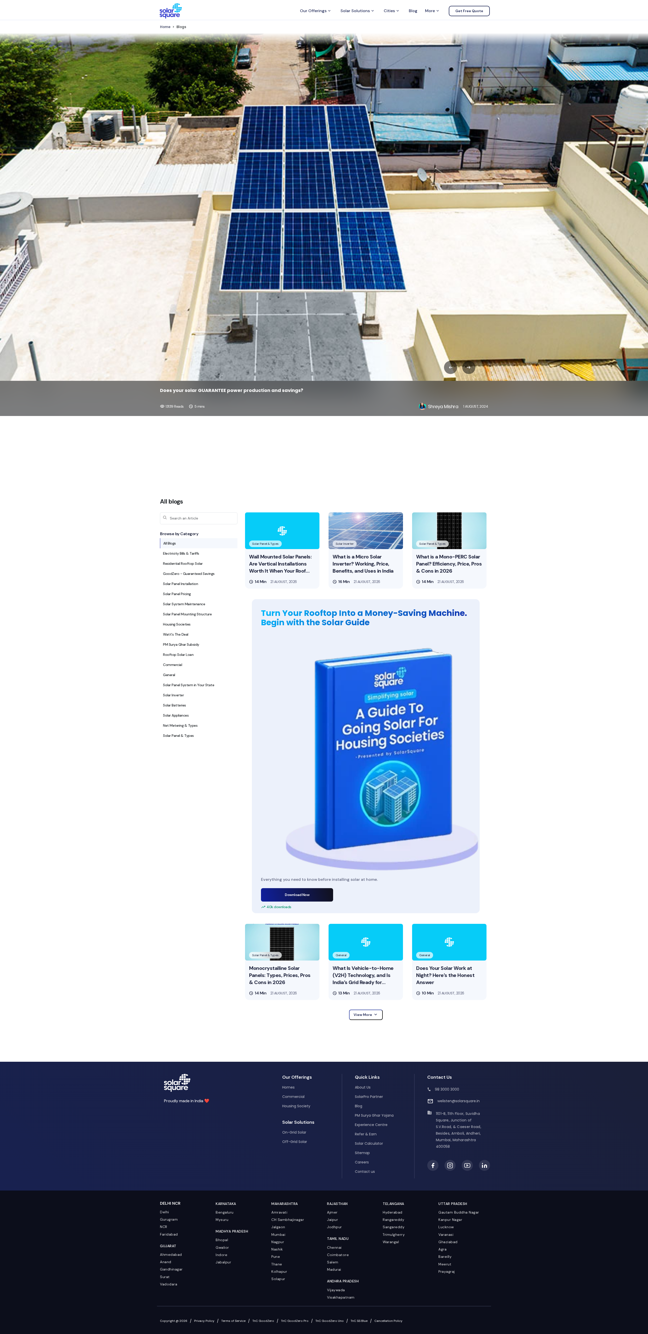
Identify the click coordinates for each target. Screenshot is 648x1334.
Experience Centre (371, 1124)
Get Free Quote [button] (469, 11)
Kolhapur (279, 1271)
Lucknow (446, 1227)
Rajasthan (337, 1203)
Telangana (393, 1203)
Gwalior (222, 1247)
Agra (442, 1249)
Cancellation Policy (388, 1321)
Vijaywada (336, 1290)
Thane (276, 1264)
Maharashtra (284, 1203)
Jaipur (332, 1219)
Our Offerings (316, 11)
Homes (288, 1087)
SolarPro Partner (369, 1096)
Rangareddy (393, 1219)
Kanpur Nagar (450, 1219)
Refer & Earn (366, 1134)
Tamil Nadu (338, 1238)
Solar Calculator (369, 1143)
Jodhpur (334, 1227)
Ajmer (332, 1212)
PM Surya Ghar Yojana (374, 1115)
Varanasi (445, 1234)
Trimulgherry (394, 1234)
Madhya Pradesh (232, 1231)
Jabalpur (223, 1262)
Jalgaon (278, 1227)
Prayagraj (446, 1271)
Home (165, 26)
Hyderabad (392, 1212)
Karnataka (226, 1203)
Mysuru (222, 1219)
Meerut (444, 1264)
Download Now (297, 894)
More (432, 11)
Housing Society (296, 1106)
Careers (362, 1162)
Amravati (279, 1212)
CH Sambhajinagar (287, 1219)
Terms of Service (233, 1321)
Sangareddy (393, 1227)
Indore (221, 1255)
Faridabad (169, 1234)
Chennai (334, 1247)
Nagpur (277, 1242)
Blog (413, 10)
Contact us (365, 1171)
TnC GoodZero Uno (329, 1321)
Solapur (278, 1279)
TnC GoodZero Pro (295, 1321)
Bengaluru (225, 1212)
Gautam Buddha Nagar (458, 1212)
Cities (392, 11)
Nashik (277, 1249)
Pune (275, 1256)
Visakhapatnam (341, 1297)
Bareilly (445, 1256)
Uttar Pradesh (452, 1203)
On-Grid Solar (294, 1132)
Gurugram (169, 1219)
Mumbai (278, 1234)
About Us (363, 1087)
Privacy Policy (204, 1321)
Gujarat (168, 1246)
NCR (163, 1226)
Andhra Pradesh (343, 1281)
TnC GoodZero (263, 1321)
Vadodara (168, 1284)
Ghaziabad (448, 1242)
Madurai (334, 1269)
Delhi (164, 1212)
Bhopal (222, 1240)
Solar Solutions (357, 11)
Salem (332, 1262)
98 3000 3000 (447, 1089)
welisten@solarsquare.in (458, 1100)
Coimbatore (338, 1255)
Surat (165, 1277)
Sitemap (362, 1152)
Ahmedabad (171, 1254)
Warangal (391, 1242)
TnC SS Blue (359, 1321)
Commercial (293, 1096)
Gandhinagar (171, 1269)
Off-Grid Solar (294, 1141)
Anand (165, 1262)
